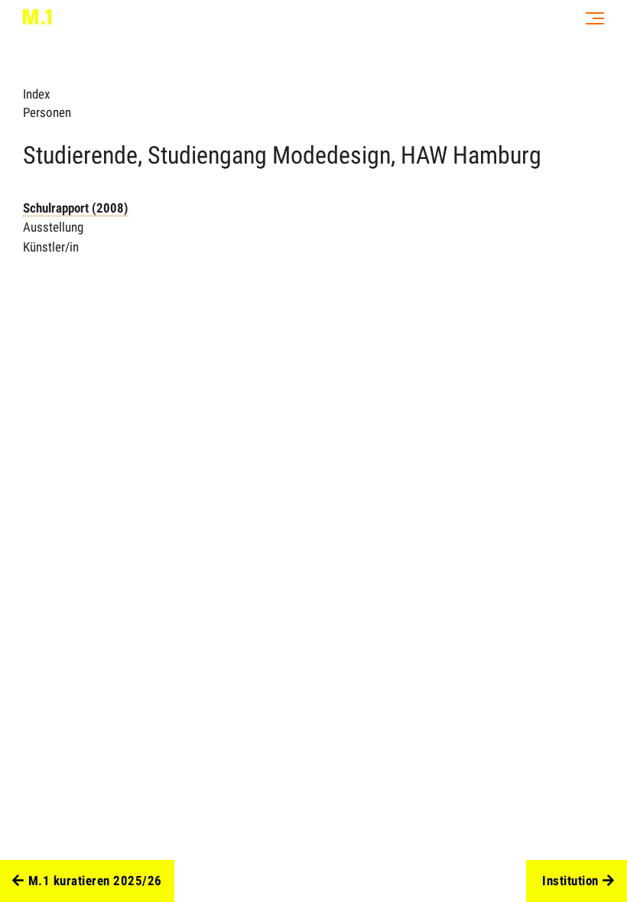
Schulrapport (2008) (75, 208)
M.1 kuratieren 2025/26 (95, 880)
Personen (47, 112)
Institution (570, 880)
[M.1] (37, 16)
